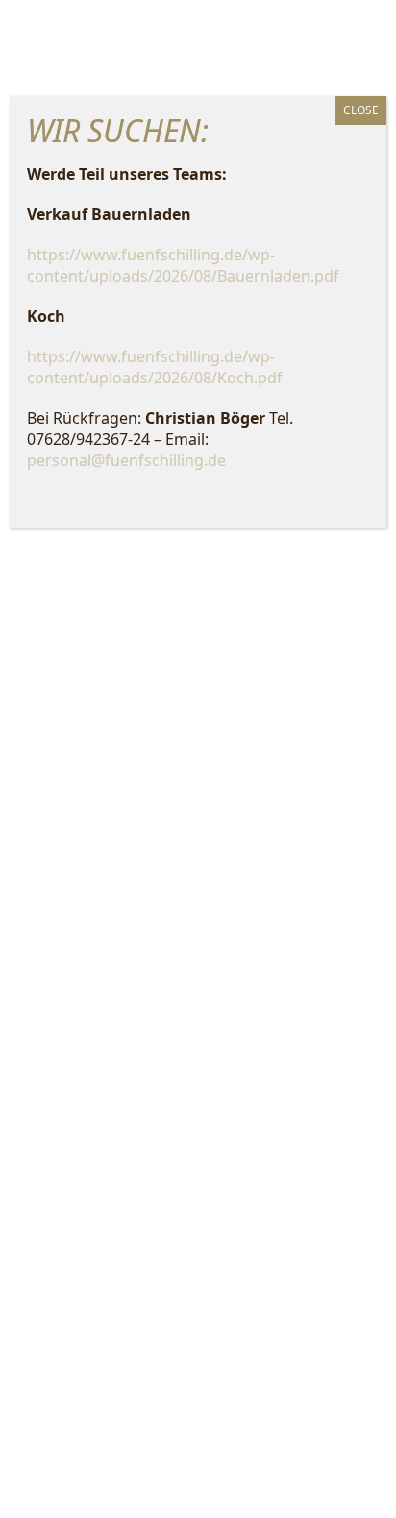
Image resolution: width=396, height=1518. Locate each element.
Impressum (285, 856)
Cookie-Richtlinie (124, 856)
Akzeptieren (198, 715)
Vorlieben (198, 821)
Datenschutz (211, 856)
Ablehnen (198, 768)
